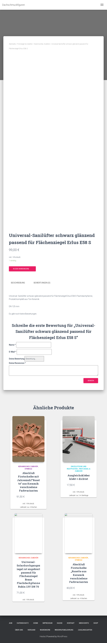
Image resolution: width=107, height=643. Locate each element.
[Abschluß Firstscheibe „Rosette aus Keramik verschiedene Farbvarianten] (79, 533)
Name (12, 345)
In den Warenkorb (21, 269)
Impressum (47, 623)
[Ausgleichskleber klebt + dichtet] (79, 439)
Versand (31, 630)
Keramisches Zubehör (42, 44)
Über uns (19, 630)
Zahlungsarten (85, 630)
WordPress (62, 636)
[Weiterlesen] (38, 592)
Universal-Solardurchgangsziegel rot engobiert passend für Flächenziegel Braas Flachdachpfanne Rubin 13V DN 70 (28, 574)
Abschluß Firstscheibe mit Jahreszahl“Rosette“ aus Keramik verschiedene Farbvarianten (28, 481)
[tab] (20, 283)
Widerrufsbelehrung (64, 630)
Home (35, 623)
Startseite (12, 44)
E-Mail (12, 352)
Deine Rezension (17, 363)
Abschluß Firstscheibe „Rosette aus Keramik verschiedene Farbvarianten (78, 573)
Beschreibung (18, 283)
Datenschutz (23, 623)
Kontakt (70, 623)
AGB (10, 623)
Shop (95, 623)
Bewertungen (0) (42, 283)
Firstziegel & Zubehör (24, 44)
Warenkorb (45, 630)
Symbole (28, 469)
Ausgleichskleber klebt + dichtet (79, 477)
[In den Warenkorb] (38, 496)
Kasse (59, 623)
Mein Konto (84, 623)
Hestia (42, 636)
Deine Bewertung (17, 359)
